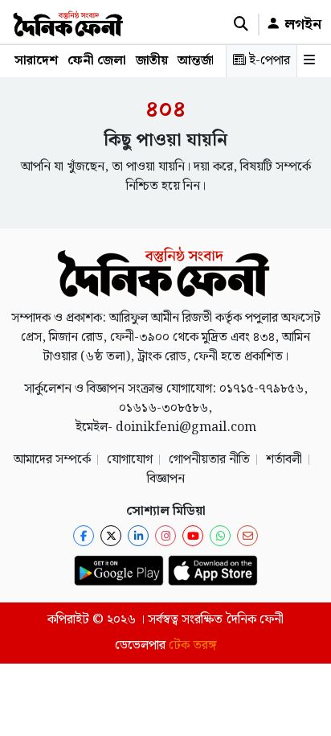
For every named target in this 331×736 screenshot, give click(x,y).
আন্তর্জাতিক (207, 61)
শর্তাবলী (284, 460)
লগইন (300, 24)
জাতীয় (152, 61)
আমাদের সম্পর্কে (52, 460)
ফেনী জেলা (96, 61)
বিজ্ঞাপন (166, 479)
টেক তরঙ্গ (193, 645)
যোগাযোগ (130, 460)
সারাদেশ (36, 61)
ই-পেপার (268, 61)
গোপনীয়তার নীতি (209, 460)
